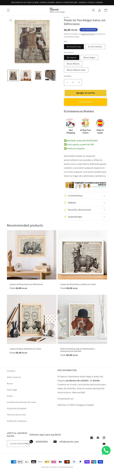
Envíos (10, 396)
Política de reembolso (17, 421)
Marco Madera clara (76, 70)
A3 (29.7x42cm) (95, 46)
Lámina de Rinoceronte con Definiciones (26, 284)
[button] (8, 10)
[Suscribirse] (26, 443)
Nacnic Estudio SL (52, 467)
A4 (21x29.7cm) (74, 46)
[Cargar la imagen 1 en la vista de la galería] (13, 75)
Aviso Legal (12, 389)
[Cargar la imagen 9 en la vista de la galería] (50, 75)
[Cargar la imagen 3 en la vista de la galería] (38, 75)
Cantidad (67, 76)
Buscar (10, 383)
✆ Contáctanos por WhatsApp (79, 111)
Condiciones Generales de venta (21, 402)
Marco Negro (89, 57)
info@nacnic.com (69, 441)
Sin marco (71, 57)
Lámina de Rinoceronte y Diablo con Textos (78, 284)
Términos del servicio (16, 414)
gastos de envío (88, 34)
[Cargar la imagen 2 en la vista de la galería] (25, 75)
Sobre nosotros (14, 377)
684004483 (42, 441)
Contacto (11, 371)
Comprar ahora (85, 102)
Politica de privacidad (16, 408)
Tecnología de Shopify (65, 467)
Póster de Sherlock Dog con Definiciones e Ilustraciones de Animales (77, 350)
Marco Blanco (73, 63)
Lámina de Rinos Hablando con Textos (25, 349)
